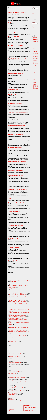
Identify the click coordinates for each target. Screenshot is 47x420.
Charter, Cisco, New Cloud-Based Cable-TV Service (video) (15, 400)
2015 (33, 28)
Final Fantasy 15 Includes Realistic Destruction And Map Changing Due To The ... (18, 189)
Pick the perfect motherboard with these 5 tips (14, 371)
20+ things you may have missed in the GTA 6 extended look (15, 353)
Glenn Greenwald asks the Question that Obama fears (35, 51)
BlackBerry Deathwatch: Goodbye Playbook (35, 39)
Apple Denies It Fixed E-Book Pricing (35, 80)
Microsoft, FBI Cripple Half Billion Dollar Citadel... (35, 79)
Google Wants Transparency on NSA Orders (35, 71)
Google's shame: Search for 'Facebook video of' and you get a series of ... (17, 36)
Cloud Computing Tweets (11, 399)
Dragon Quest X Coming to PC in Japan (13, 198)
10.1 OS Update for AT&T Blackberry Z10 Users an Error (15, 234)
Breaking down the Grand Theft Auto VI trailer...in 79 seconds (15, 338)
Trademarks (31, 410)
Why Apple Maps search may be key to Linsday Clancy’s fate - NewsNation (17, 300)
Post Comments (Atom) (13, 281)
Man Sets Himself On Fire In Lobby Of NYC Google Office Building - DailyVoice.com (18, 319)
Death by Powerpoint (11, 409)
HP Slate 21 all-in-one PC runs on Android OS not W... (36, 46)
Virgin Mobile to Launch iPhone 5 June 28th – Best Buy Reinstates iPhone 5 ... (17, 256)
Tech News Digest (11, 406)
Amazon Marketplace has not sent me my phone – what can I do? (16, 45)
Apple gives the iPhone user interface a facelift (35, 72)
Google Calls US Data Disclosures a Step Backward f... (35, 64)
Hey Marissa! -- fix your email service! (35, 88)
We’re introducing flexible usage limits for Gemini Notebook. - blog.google (17, 315)
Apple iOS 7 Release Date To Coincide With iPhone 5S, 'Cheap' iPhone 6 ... (17, 58)
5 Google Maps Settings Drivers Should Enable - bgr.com (15, 318)
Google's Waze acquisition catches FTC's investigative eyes (15, 73)
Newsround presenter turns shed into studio (14, 340)
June (33, 36)
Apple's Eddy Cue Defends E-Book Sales (35, 66)
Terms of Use (28, 410)
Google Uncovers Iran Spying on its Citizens (35, 67)
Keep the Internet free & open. (27, 405)
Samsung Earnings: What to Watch (13, 393)
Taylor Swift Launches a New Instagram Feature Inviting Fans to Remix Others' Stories (18, 347)
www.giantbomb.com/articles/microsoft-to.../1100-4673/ (14, 89)
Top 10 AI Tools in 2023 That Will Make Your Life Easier (15, 390)
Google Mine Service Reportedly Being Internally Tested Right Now (16, 202)
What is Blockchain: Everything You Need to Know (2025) (15, 386)
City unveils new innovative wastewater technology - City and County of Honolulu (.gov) (18, 285)
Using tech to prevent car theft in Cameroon (14, 341)
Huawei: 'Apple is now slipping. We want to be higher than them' (16, 32)
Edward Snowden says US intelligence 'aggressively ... (35, 60)
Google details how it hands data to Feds (35, 69)
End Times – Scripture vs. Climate (12, 116)
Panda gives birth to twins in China (12, 94)
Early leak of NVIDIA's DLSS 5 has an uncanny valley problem (15, 356)
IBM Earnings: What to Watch (12, 394)
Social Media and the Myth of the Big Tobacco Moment (15, 362)
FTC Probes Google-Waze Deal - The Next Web (14, 77)
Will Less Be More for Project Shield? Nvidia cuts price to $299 (15, 134)
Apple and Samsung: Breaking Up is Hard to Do (35, 38)
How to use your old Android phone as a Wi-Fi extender (15, 352)
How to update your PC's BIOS (12, 373)
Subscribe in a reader (34, 13)
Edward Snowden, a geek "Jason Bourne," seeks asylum (36, 49)
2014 (33, 29)
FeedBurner (36, 20)
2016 (33, 27)
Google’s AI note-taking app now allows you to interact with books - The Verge (17, 316)
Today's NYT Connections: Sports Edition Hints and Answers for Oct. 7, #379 (17, 346)
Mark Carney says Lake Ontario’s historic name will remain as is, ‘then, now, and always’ (18, 380)
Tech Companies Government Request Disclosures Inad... (35, 58)
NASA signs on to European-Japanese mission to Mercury (15, 147)
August (34, 34)
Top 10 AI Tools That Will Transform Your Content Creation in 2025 (16, 387)
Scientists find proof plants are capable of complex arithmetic (15, 175)
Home (19, 280)
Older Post (28, 280)
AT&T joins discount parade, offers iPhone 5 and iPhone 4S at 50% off (16, 125)
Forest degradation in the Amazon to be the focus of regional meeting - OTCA (17, 294)
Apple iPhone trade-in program (35, 75)
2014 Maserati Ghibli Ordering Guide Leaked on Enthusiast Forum (16, 260)
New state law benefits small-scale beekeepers (13, 247)
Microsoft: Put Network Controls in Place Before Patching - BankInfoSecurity (17, 325)
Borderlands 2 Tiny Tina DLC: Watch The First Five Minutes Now (16, 152)
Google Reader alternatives (34, 47)
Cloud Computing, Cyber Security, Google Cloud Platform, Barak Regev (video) (17, 402)
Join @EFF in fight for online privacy (32, 407)
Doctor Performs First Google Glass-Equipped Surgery (15, 54)
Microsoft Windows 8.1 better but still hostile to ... (36, 41)
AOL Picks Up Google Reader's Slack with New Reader (15, 103)
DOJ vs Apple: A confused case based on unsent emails (36, 56)
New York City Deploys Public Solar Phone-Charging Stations (15, 138)
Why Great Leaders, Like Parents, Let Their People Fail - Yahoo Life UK (17, 330)
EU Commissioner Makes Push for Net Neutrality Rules (35, 82)
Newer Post (10, 280)
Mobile (9, 410)
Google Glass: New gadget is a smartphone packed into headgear (16, 22)
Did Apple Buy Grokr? (35, 85)
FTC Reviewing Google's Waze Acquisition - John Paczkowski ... (16, 68)
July (33, 35)
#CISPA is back (26, 407)
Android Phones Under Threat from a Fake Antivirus (14, 238)
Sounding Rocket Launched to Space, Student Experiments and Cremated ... (17, 161)
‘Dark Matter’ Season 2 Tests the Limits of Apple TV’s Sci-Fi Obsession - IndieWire (18, 301)
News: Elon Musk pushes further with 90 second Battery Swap (15, 225)
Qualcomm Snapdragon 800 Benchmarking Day (14, 211)
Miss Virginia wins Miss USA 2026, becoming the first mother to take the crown (17, 377)
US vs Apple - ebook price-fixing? (35, 84)
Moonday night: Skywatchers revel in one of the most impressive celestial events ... (18, 112)
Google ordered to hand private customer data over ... (35, 87)
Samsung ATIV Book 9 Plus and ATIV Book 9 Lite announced (15, 170)
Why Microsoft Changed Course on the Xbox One (35, 53)
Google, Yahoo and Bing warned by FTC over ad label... (36, 43)
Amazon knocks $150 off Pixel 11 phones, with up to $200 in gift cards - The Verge (18, 293)
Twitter (9, 408)
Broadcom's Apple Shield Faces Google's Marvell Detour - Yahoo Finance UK (17, 335)
